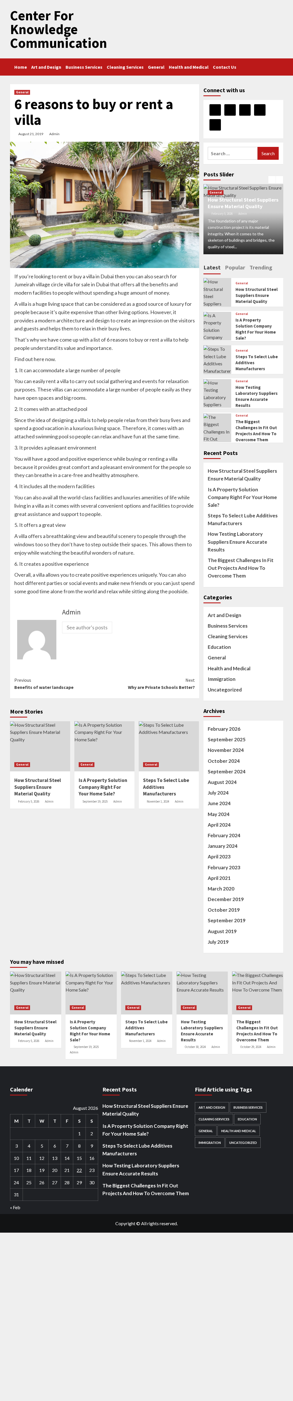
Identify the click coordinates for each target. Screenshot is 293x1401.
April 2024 (219, 825)
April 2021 (219, 878)
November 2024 (226, 750)
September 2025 (227, 739)
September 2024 (227, 772)
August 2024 (222, 782)
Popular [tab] (235, 267)
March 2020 (221, 889)
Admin (54, 134)
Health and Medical (189, 67)
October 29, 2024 (250, 1047)
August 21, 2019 (30, 134)
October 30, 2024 (195, 1047)
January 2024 (222, 846)
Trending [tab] (261, 267)
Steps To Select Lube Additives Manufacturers (243, 519)
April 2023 (219, 857)
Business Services (84, 67)
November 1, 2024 (158, 801)
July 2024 (218, 793)
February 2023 (224, 867)
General (156, 67)
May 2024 (218, 814)
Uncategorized (225, 690)
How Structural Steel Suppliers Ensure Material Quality (243, 203)
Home (20, 67)
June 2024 (219, 803)
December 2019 (226, 899)
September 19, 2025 (95, 801)
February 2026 (224, 729)
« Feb (15, 1207)
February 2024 (224, 835)
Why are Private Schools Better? (161, 683)
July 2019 (218, 942)
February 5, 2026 (28, 801)
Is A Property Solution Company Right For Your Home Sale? (242, 497)
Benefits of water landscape (44, 683)
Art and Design (46, 67)
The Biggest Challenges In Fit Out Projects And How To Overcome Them (241, 568)
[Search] (279, 65)
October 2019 (224, 910)
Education (219, 647)
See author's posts (87, 627)
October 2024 (224, 761)
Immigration (221, 679)
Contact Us (224, 67)
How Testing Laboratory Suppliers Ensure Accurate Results (237, 541)
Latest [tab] (212, 267)
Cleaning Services (125, 67)
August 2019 (222, 931)
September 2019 (227, 920)
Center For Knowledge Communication (58, 29)
